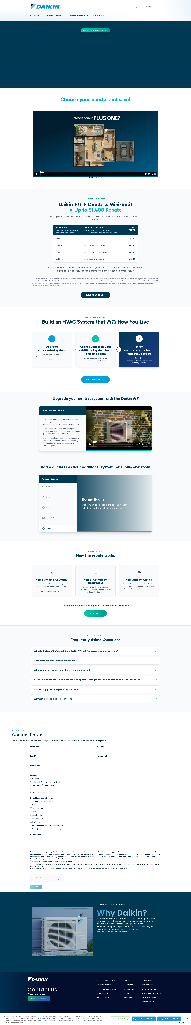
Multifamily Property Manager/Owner (46, 782)
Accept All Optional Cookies (169, 1019)
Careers (127, 981)
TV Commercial (38, 818)
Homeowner (37, 778)
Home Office (51, 518)
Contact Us (128, 993)
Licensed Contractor (40, 789)
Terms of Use (147, 981)
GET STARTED (95, 613)
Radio (34, 812)
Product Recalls (103, 997)
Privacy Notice (148, 1002)
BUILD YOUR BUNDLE (95, 295)
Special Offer (36, 16)
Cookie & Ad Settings (120, 1019)
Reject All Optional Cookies (143, 1019)
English (181, 1023)
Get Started (98, 16)
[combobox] (183, 1023)
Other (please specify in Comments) (46, 829)
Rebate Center (102, 993)
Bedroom (50, 486)
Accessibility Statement (151, 993)
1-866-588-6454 (145, 7)
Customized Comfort (55, 16)
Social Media (37, 815)
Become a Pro (129, 989)
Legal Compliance (149, 989)
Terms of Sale (147, 985)
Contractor (36, 822)
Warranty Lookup (104, 985)
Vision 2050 (128, 997)
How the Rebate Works (79, 16)
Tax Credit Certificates (106, 989)
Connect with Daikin (37, 998)
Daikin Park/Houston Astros (42, 801)
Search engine (37, 808)
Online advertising (39, 805)
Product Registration (106, 981)
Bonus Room (51, 528)
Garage (49, 497)
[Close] (187, 1018)
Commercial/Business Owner (43, 785)
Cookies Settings (149, 997)
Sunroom (49, 507)
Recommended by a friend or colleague (47, 825)
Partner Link (128, 985)
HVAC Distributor (38, 792)
